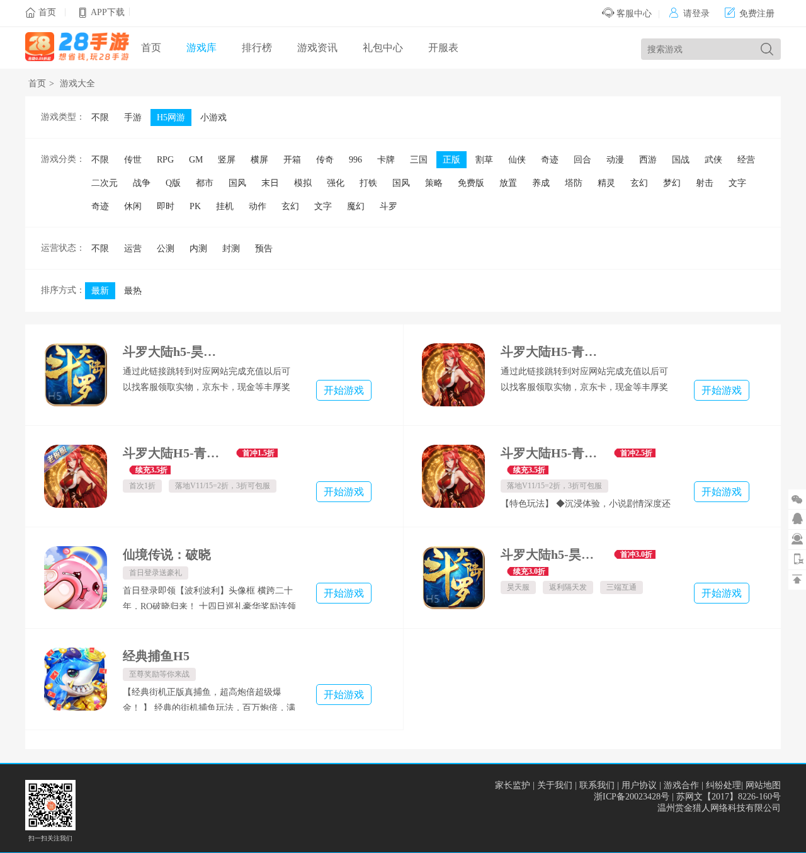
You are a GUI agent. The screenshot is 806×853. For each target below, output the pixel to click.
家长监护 (512, 785)
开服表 (443, 47)
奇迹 (550, 159)
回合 (582, 159)
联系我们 (597, 785)
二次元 (104, 183)
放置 (508, 183)
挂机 (225, 206)
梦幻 (672, 183)
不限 (100, 117)
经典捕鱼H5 (156, 656)
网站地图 (763, 785)
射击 (704, 183)
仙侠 (517, 159)
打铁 (368, 183)
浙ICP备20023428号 (631, 796)
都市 (204, 183)
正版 (451, 159)
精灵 (606, 183)
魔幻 (356, 206)
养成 (541, 183)
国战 (681, 159)
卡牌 (386, 159)
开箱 (292, 159)
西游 (648, 159)
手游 (133, 117)
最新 (100, 290)
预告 (264, 248)
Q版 (173, 183)
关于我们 (554, 785)
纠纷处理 (723, 785)
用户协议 (639, 785)
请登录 (689, 13)
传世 (133, 159)
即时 (165, 206)
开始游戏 (344, 390)
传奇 (325, 159)
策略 (434, 183)
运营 (133, 248)
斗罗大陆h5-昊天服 (552, 554)
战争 (141, 183)
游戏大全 (77, 83)
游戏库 (201, 47)
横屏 (259, 159)
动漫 (615, 159)
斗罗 (388, 206)
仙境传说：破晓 (167, 554)
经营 (746, 159)
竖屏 (227, 159)
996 (355, 159)
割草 (484, 159)
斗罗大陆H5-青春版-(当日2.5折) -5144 (552, 351)
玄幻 (639, 183)
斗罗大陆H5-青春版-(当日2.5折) (552, 453)
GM (196, 159)
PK (195, 206)
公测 (165, 248)
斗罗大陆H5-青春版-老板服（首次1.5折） (175, 453)
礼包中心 (383, 47)
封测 (231, 248)
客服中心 (633, 13)
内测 (198, 248)
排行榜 (257, 47)
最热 (133, 290)
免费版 (471, 183)
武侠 (713, 159)
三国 (419, 159)
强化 (335, 183)
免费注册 (750, 13)
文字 (737, 183)
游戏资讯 (317, 47)
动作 (257, 206)
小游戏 (213, 117)
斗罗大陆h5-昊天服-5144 (175, 351)
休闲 (133, 206)
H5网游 (171, 117)
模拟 (303, 183)
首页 (47, 12)
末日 (270, 183)
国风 (237, 183)
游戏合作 (681, 785)
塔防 (573, 183)
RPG (165, 159)
